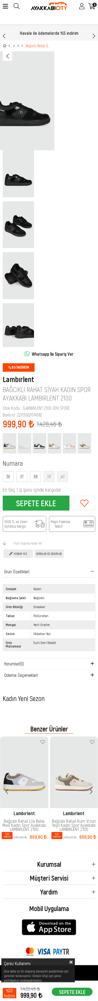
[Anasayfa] (9, 45)
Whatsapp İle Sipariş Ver (53, 353)
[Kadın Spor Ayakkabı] (18, 45)
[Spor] (14, 45)
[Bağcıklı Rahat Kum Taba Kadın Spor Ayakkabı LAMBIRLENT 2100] (54, 443)
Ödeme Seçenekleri (21, 675)
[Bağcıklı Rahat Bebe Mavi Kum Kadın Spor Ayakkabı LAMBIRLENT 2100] (69, 443)
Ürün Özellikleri (17, 571)
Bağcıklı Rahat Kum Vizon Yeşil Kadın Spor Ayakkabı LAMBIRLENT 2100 (74, 823)
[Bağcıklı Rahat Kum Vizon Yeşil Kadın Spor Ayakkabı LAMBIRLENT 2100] (84, 443)
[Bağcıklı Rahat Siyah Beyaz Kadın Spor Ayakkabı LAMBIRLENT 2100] (39, 443)
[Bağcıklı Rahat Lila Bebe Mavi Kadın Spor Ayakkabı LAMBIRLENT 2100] (9, 443)
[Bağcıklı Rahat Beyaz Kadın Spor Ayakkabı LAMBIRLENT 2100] (24, 443)
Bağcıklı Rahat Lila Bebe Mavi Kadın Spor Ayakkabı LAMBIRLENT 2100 (24, 823)
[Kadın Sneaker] (22, 45)
